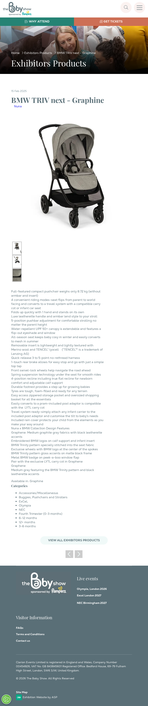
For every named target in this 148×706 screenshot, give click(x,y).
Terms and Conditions (30, 634)
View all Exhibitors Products (74, 540)
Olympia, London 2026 (92, 589)
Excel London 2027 (89, 595)
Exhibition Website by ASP (40, 697)
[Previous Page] (69, 554)
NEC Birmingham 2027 (92, 603)
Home (15, 53)
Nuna (18, 106)
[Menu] (139, 7)
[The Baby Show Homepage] (17, 9)
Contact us (23, 640)
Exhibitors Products (38, 53)
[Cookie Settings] (6, 699)
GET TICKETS (113, 21)
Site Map (22, 692)
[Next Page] (78, 554)
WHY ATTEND (39, 21)
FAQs (19, 628)
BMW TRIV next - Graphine (76, 53)
